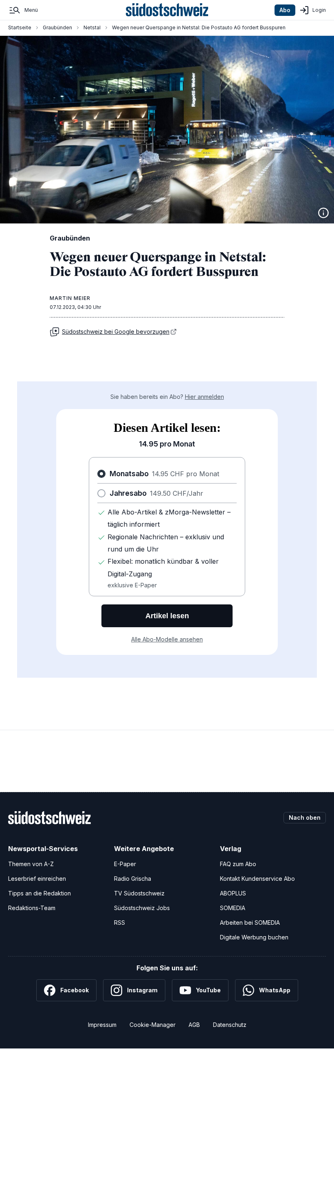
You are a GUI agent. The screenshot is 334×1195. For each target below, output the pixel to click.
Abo (284, 10)
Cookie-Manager (153, 1024)
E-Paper (125, 863)
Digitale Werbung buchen (254, 937)
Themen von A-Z (31, 863)
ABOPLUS (233, 893)
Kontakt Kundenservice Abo (257, 878)
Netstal (92, 27)
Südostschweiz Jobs (142, 907)
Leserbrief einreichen (37, 878)
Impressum (102, 1024)
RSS (119, 922)
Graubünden (57, 27)
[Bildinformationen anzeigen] (323, 213)
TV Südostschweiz (139, 893)
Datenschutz (229, 1024)
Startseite (19, 27)
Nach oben (305, 817)
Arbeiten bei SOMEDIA (250, 922)
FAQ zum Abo (238, 863)
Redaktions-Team (31, 907)
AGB (194, 1024)
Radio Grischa (132, 878)
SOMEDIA (232, 907)
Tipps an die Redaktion (39, 893)
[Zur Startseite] (167, 10)
